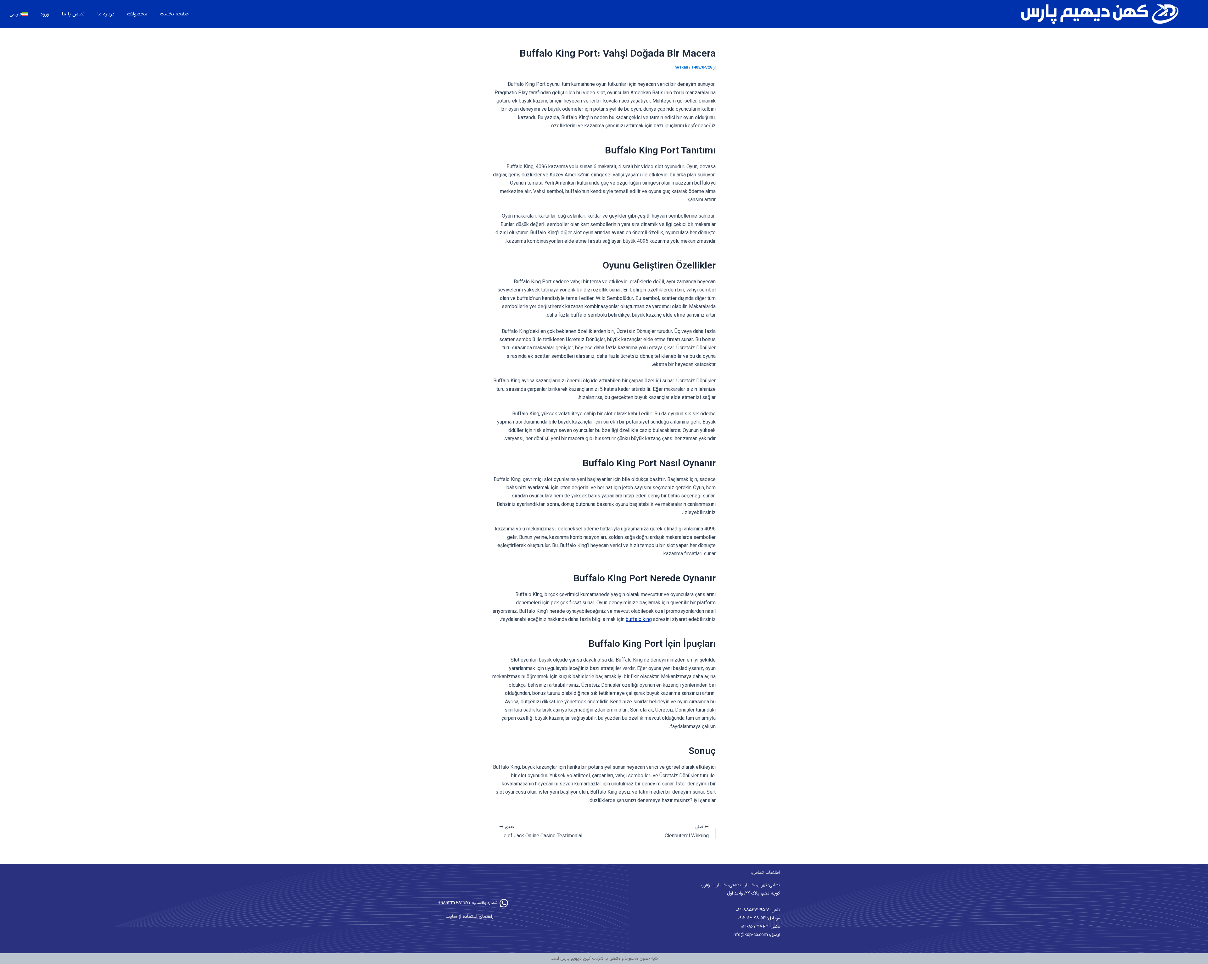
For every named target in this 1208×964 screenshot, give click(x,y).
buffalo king (639, 620)
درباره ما (106, 14)
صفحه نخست (174, 14)
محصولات (137, 14)
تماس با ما (73, 14)
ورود (44, 14)
